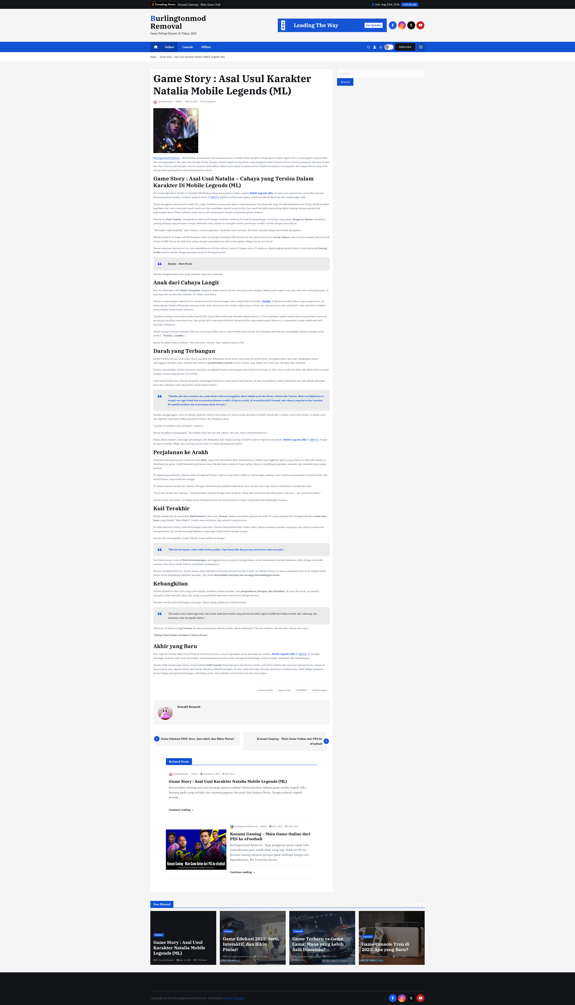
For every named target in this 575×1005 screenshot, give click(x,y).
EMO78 (215, 197)
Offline (206, 47)
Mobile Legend (320, 690)
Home (153, 56)
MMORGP (302, 690)
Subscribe (405, 47)
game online (285, 690)
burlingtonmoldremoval (166, 158)
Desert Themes (234, 998)
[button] (418, 905)
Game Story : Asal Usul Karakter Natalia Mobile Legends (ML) (192, 56)
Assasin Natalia (265, 690)
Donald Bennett (165, 101)
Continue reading (180, 809)
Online (169, 47)
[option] (183, 938)
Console (187, 47)
